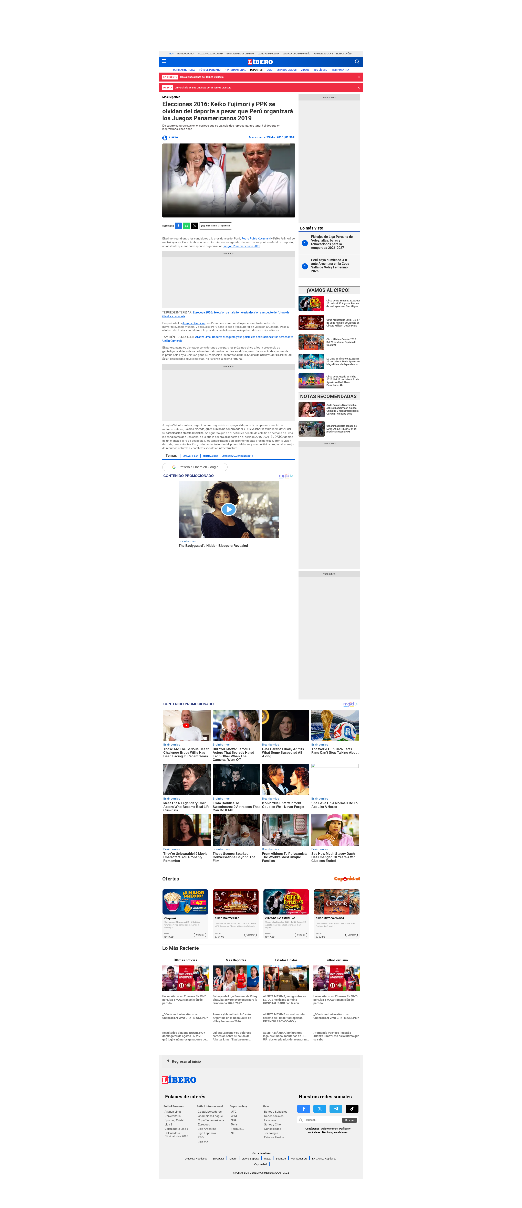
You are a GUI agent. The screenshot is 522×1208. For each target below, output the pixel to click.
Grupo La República (196, 1158)
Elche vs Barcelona (268, 54)
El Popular (218, 1158)
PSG (201, 1137)
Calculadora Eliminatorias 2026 (176, 1134)
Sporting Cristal (174, 1120)
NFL (233, 1133)
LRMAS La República (324, 1158)
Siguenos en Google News (218, 226)
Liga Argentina (207, 1128)
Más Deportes (171, 97)
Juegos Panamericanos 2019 (241, 246)
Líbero (173, 137)
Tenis (234, 1124)
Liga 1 (168, 1124)
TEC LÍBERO (320, 69)
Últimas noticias (184, 69)
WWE (234, 1116)
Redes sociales (273, 1116)
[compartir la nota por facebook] (178, 225)
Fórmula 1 (237, 1128)
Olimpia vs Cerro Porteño (296, 54)
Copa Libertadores (210, 1111)
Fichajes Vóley (344, 54)
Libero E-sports (250, 1158)
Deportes (256, 69)
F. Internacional (235, 69)
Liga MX (203, 1141)
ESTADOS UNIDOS (286, 69)
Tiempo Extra (340, 69)
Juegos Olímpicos (193, 323)
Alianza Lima (173, 1111)
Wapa (267, 1158)
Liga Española (207, 1133)
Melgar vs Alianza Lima (210, 54)
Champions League (210, 1116)
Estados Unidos (274, 1137)
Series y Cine (272, 1124)
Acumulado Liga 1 (323, 54)
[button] (357, 61)
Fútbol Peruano (209, 69)
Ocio (269, 69)
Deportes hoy (238, 1106)
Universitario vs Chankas (240, 54)
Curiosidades (272, 1128)
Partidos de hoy (186, 54)
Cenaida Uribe (210, 455)
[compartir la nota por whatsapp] (186, 225)
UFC (234, 1111)
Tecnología (271, 1133)
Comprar (200, 935)
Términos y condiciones (334, 1132)
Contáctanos (312, 1128)
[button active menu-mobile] (164, 61)
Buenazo (281, 1158)
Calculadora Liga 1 (176, 1128)
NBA (234, 1120)
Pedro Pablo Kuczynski (256, 238)
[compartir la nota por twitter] (194, 225)
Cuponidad (260, 1164)
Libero (233, 1158)
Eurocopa (204, 1124)
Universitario (173, 1116)
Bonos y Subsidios (275, 1111)
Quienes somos (329, 1128)
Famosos (270, 1120)
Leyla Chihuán (190, 455)
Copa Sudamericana (211, 1120)
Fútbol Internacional (210, 1106)
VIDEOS (305, 69)
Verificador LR (299, 1158)
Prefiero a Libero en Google (198, 467)
